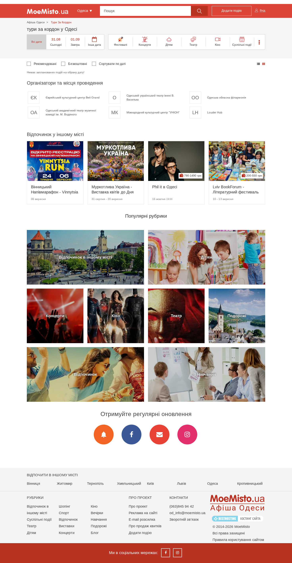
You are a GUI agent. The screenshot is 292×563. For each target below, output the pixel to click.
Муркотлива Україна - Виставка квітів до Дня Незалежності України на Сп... (115, 190)
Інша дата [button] (94, 44)
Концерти (145, 44)
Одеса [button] (83, 11)
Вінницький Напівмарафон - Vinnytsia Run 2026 (54, 190)
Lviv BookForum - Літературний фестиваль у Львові (236, 190)
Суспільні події (242, 44)
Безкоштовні (77, 64)
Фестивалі (120, 44)
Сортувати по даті (112, 64)
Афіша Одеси (36, 22)
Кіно (217, 44)
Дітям (169, 44)
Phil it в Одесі (164, 187)
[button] (259, 42)
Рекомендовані (45, 64)
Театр (193, 44)
